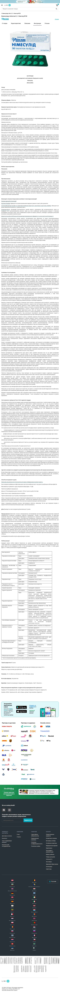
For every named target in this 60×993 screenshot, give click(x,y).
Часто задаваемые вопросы (7, 841)
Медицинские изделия (51, 845)
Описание (27, 23)
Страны (19, 836)
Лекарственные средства (50, 835)
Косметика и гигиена (51, 838)
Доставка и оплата (7, 836)
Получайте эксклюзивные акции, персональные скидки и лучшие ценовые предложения (16, 815)
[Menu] (2, 5)
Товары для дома (50, 856)
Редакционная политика (35, 839)
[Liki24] (5, 981)
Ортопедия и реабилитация (49, 851)
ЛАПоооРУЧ (49, 859)
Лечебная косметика (51, 843)
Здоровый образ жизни (52, 864)
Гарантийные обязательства (35, 835)
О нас (18, 834)
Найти (57, 9)
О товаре (4, 23)
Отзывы (47, 23)
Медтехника (49, 848)
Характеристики (16, 23)
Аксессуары (49, 866)
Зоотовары (49, 861)
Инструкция (37, 23)
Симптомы (49, 869)
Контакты (4, 838)
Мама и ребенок (50, 854)
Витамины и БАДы (51, 840)
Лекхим (57, 19)
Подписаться (28, 820)
